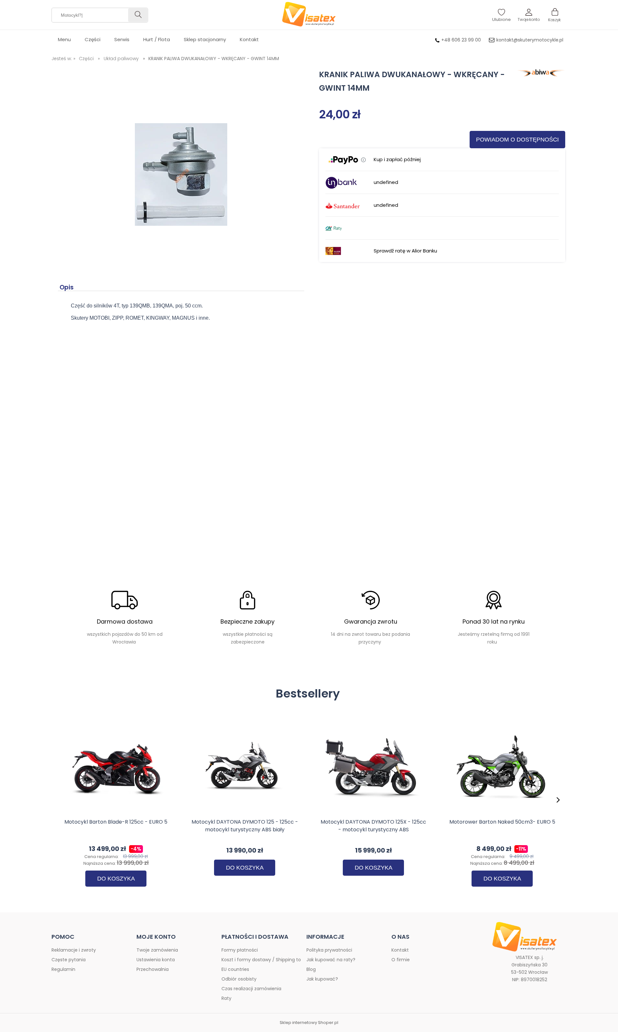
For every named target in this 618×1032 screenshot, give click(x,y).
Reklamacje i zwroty (74, 950)
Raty (226, 998)
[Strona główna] (309, 15)
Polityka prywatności (329, 950)
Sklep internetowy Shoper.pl (309, 1023)
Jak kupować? (322, 979)
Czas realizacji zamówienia (251, 988)
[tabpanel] (181, 315)
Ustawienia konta (155, 959)
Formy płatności (239, 950)
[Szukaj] (137, 15)
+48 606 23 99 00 (461, 40)
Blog (311, 969)
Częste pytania (69, 959)
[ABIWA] (539, 74)
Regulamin (63, 969)
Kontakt (400, 950)
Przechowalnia (152, 969)
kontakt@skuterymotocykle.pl (529, 40)
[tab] (68, 287)
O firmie (400, 959)
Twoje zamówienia (157, 950)
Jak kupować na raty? (330, 959)
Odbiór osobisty (239, 979)
